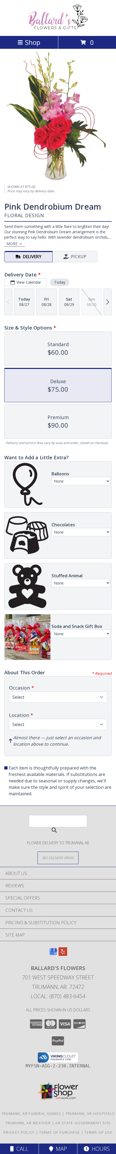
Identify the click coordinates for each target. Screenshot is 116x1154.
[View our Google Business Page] (53, 954)
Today (59, 282)
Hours (99, 1148)
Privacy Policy (19, 1132)
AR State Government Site (83, 1122)
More (12, 243)
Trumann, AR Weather (28, 1122)
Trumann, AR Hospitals (90, 1113)
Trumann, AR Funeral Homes (31, 1113)
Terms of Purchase (59, 1132)
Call (21, 1148)
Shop (32, 42)
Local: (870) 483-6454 (58, 996)
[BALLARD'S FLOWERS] (58, 28)
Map (60, 1148)
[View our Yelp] (63, 954)
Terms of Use (98, 1132)
